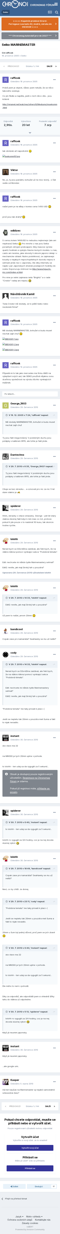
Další (49, 66)
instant (14, 735)
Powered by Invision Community (30, 1229)
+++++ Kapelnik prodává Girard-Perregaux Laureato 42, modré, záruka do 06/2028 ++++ (30, 24)
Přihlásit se (30, 1168)
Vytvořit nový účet (30, 1148)
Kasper (14, 1080)
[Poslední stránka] (56, 66)
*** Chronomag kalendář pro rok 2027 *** (30, 35)
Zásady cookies (30, 1223)
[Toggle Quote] (7, 415)
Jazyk (18, 1216)
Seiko (23, 55)
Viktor (14, 170)
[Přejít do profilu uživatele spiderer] (5, 508)
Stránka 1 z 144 (33, 66)
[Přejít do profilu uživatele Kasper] (5, 1082)
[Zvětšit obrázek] (11, 156)
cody (13, 652)
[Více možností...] (54, 80)
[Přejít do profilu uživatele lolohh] (5, 541)
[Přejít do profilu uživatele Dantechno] (5, 457)
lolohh (14, 539)
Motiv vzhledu (33, 1216)
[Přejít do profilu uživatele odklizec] (5, 233)
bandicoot (16, 629)
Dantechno (17, 454)
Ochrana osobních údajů (19, 1219)
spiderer (15, 506)
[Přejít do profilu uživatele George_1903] (5, 405)
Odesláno (23, 81)
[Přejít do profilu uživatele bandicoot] (5, 631)
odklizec (15, 230)
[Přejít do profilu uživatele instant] (5, 738)
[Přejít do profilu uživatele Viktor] (5, 172)
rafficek (9, 53)
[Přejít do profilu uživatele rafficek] (5, 80)
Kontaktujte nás (42, 1219)
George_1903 (18, 403)
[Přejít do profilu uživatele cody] (5, 655)
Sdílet (15, 1186)
